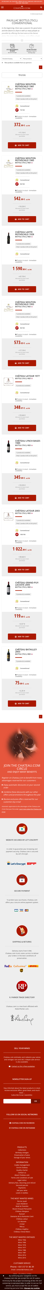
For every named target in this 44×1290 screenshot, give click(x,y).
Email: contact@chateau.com (22, 1269)
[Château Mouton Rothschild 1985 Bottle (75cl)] (8, 171)
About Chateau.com (22, 1175)
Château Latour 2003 (27, 512)
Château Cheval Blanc (22, 1232)
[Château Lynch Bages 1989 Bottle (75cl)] (8, 454)
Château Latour (22, 1219)
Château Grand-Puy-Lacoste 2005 (27, 585)
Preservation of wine (22, 1155)
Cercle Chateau (22, 1167)
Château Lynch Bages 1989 (27, 443)
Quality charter (22, 1170)
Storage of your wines (22, 1157)
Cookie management (22, 1165)
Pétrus (22, 1226)
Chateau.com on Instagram (23, 1128)
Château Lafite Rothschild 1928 (24, 234)
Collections (22, 1150)
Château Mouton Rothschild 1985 (25, 160)
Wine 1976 (22, 1245)
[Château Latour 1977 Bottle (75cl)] (8, 389)
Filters (23, 75)
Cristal (22, 1224)
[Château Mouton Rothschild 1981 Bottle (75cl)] (8, 97)
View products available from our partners (18, 63)
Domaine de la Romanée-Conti (22, 1216)
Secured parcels (22, 1185)
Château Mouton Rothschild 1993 (25, 304)
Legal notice (22, 1180)
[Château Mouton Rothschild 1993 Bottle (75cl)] (8, 315)
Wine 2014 (22, 1255)
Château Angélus (22, 1229)
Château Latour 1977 (27, 377)
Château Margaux (22, 1211)
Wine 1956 (22, 1240)
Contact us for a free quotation (23, 1066)
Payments (22, 1188)
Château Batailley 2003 (26, 651)
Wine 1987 (22, 1252)
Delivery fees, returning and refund (22, 1183)
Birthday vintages (22, 1152)
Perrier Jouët (22, 1201)
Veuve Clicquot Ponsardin (22, 1209)
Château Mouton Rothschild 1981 (25, 86)
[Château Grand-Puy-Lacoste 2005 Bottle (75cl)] (8, 596)
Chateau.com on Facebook (23, 1123)
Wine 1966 (22, 1242)
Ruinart (22, 1214)
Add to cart (23, 145)
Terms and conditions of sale (22, 1178)
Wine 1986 (22, 1250)
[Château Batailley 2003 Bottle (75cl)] (8, 663)
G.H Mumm (22, 1221)
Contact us (22, 1172)
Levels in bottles (22, 1193)
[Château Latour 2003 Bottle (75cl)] (8, 524)
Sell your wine (22, 1190)
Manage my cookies (32, 1288)
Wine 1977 (22, 1247)
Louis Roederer (22, 1204)
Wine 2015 (22, 1258)
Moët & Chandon (22, 1206)
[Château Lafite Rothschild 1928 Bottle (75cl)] (8, 245)
